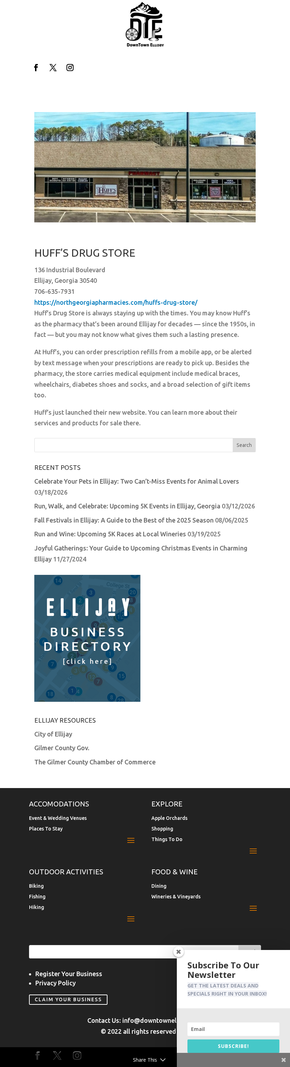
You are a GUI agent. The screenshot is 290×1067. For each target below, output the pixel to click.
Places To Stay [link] (46, 829)
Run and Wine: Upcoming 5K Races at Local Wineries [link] (110, 533)
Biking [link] (36, 886)
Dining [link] (159, 886)
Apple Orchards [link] (169, 818)
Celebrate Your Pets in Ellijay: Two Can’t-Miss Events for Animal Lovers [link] (136, 481)
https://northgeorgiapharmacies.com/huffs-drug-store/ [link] (115, 302)
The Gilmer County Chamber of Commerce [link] (95, 761)
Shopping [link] (162, 829)
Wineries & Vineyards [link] (176, 896)
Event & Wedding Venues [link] (58, 818)
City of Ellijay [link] (53, 733)
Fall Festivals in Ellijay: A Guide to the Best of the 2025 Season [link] (124, 520)
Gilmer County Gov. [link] (61, 747)
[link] (145, 45)
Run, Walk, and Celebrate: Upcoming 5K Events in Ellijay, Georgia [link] (127, 505)
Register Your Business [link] (68, 973)
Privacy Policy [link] (55, 982)
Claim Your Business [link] (68, 1000)
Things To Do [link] (166, 839)
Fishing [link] (37, 896)
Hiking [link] (36, 907)
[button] (36, 67)
